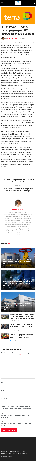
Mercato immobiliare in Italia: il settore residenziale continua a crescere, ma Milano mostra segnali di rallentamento (22, 316)
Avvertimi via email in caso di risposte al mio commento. (15, 416)
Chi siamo (4, 451)
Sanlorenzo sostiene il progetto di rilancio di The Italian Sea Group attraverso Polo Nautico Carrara (17, 305)
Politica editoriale (6, 453)
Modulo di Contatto (15, 451)
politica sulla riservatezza (20, 453)
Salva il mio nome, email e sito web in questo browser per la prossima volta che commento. (17, 407)
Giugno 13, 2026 (15, 330)
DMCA (24, 451)
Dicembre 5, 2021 (24, 38)
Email (3, 390)
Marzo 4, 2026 (14, 340)
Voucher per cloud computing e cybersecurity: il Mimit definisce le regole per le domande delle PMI (18, 283)
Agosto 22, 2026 (7, 265)
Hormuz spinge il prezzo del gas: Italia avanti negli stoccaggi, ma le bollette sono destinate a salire (17, 261)
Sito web (4, 398)
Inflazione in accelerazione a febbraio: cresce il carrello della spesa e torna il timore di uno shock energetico (22, 335)
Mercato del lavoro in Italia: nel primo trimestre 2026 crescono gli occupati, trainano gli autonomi (21, 326)
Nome (3, 382)
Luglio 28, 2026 (7, 309)
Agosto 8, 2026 (7, 287)
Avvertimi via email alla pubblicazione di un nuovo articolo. (16, 424)
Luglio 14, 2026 (15, 320)
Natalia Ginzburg (12, 38)
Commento (5, 359)
